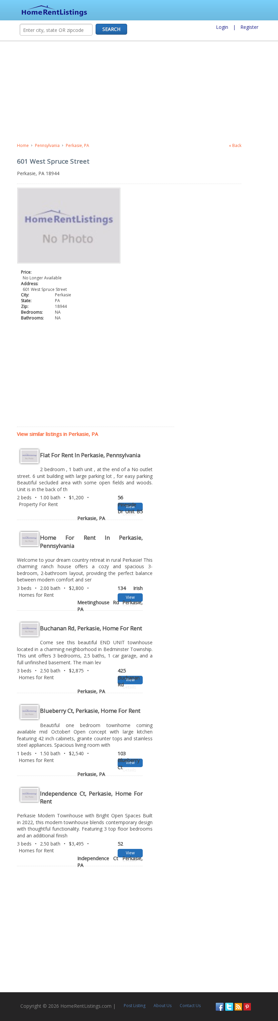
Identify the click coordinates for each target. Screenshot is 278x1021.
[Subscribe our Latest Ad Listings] (238, 1006)
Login (222, 27)
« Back (235, 145)
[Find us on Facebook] (220, 1006)
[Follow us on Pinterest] (247, 1006)
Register (249, 27)
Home (23, 145)
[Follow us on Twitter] (229, 1006)
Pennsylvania (47, 145)
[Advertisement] (139, 92)
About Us (163, 1005)
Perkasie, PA (77, 145)
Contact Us (190, 1005)
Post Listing (134, 1005)
